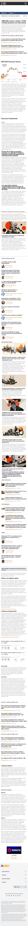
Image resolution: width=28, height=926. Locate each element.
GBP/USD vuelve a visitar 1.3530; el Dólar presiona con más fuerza (14, 22)
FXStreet (4, 2)
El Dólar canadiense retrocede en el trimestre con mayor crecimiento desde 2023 (15, 498)
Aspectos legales (6, 878)
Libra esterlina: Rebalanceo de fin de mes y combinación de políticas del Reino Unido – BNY (12, 46)
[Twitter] (13, 895)
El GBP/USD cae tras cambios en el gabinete (11, 315)
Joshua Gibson (10, 302)
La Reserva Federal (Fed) (8, 611)
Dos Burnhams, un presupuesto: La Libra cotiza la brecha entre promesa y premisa (11, 299)
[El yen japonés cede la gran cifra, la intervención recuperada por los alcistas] (14, 227)
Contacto (4, 882)
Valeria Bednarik (10, 550)
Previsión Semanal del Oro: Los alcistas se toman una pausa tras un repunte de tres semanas (13, 389)
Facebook (17, 637)
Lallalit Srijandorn (6, 730)
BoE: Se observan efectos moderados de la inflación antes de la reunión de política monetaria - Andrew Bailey (13, 707)
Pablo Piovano (9, 327)
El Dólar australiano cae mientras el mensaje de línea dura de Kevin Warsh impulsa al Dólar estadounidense (15, 485)
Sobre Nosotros (5, 871)
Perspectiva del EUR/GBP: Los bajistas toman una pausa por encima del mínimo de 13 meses (11, 333)
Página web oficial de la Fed (6, 637)
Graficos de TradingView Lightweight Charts (9, 81)
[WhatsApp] (7, 895)
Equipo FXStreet (6, 48)
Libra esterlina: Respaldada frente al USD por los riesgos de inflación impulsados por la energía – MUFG (14, 52)
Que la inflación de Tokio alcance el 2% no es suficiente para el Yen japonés (15, 492)
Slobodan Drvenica (10, 337)
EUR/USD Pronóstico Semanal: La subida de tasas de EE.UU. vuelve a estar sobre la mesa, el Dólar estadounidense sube (13, 359)
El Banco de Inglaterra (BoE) (9, 578)
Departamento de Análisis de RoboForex (14, 293)
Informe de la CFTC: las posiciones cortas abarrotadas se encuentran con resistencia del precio (11, 324)
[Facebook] (15, 895)
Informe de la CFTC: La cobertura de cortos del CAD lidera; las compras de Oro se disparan (11, 537)
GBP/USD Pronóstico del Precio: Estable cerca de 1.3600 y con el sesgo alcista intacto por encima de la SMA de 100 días (13, 728)
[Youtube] (18, 895)
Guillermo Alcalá (10, 276)
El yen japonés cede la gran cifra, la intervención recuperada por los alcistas (13, 236)
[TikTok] (20, 895)
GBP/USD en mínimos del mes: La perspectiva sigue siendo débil (9, 290)
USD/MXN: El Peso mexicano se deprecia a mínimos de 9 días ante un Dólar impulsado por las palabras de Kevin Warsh (14, 414)
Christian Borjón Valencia (7, 42)
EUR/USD (4, 794)
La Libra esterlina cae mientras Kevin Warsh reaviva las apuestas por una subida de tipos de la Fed (13, 39)
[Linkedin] (11, 895)
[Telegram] (9, 895)
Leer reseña (14, 855)
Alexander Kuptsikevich (11, 285)
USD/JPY (4, 819)
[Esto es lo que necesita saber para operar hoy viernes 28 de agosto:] (14, 461)
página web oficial (5, 609)
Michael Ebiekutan (10, 512)
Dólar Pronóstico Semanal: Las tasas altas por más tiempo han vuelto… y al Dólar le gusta (11, 557)
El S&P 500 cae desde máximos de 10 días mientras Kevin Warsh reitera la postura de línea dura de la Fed (13, 441)
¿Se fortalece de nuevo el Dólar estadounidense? (8, 262)
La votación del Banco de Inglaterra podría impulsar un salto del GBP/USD (11, 282)
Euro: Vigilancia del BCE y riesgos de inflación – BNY (13, 758)
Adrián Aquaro (10, 265)
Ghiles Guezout (10, 488)
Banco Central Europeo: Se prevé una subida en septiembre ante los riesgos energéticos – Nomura (13, 752)
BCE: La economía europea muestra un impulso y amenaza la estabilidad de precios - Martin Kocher (13, 738)
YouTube (14, 609)
